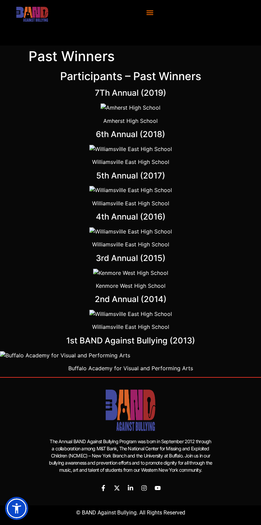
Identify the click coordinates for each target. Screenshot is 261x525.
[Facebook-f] (103, 488)
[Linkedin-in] (130, 488)
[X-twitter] (117, 488)
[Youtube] (158, 488)
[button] (150, 12)
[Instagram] (144, 488)
